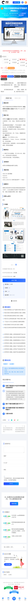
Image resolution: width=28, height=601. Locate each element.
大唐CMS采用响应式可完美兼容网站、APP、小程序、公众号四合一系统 (14, 51)
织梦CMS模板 (6, 109)
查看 (12, 284)
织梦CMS (24, 13)
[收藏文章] (9, 420)
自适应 (12, 109)
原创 (4, 137)
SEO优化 (17, 76)
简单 (6, 135)
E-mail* (5, 463)
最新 (8, 119)
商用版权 (4, 79)
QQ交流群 (8, 564)
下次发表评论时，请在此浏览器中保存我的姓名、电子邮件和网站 (14, 479)
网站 (24, 106)
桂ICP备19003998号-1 (19, 582)
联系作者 (14, 503)
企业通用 (12, 364)
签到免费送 (11, 68)
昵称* (5, 456)
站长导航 (18, 584)
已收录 (21, 15)
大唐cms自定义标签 (17, 536)
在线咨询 (14, 301)
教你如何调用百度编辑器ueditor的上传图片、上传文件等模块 (18, 530)
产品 (17, 127)
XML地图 (11, 584)
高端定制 (24, 76)
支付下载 (14, 280)
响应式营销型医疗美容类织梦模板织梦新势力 (7, 429)
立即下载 (4, 76)
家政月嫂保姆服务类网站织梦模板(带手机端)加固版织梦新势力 (20, 429)
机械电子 (5, 364)
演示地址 (11, 76)
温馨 (5, 184)
